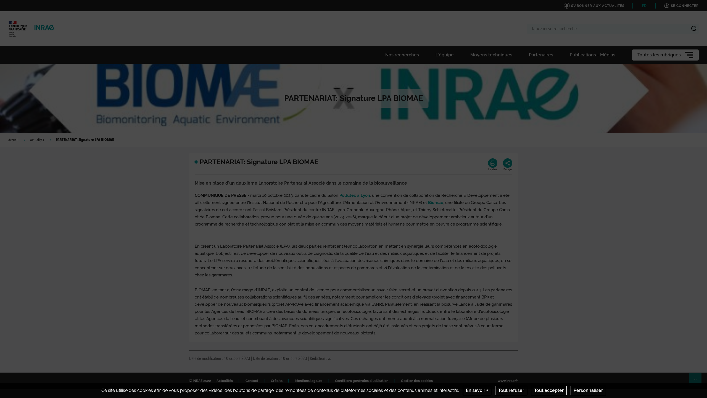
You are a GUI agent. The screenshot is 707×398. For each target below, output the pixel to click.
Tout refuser (511, 390)
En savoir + (477, 390)
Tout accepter (549, 390)
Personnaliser (588, 390)
